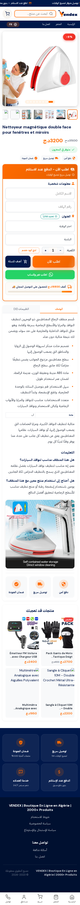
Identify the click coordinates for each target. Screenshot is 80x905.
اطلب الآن (53, 261)
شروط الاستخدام (40, 817)
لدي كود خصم (29, 250)
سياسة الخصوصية (40, 823)
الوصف (59, 309)
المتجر (59, 24)
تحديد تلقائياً (48, 216)
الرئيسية (71, 24)
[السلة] (7, 14)
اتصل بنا (46, 24)
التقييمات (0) (21, 309)
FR (10, 24)
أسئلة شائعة (40, 850)
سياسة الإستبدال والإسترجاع (40, 830)
